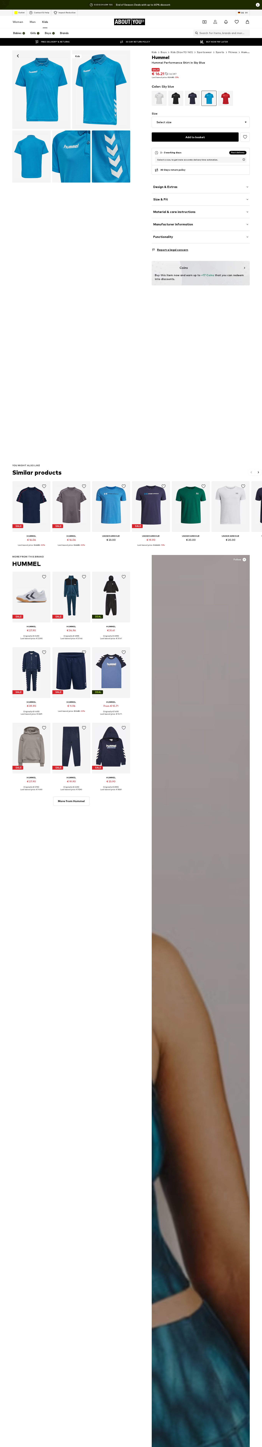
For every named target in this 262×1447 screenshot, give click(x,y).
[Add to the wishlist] (245, 137)
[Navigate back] (17, 55)
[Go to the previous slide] (251, 472)
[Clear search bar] (247, 33)
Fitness (232, 52)
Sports (220, 52)
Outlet (21, 12)
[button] (201, 122)
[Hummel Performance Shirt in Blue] (31, 156)
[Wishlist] (236, 22)
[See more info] (31, 547)
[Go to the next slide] (258, 472)
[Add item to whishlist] (44, 486)
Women (18, 21)
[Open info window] (258, 5)
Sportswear (204, 52)
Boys (164, 52)
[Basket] (247, 22)
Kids (45, 21)
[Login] (215, 22)
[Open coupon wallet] (204, 22)
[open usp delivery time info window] (244, 159)
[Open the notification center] (226, 22)
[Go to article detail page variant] (159, 98)
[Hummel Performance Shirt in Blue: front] (41, 89)
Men (33, 21)
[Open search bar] (195, 33)
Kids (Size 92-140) (182, 52)
